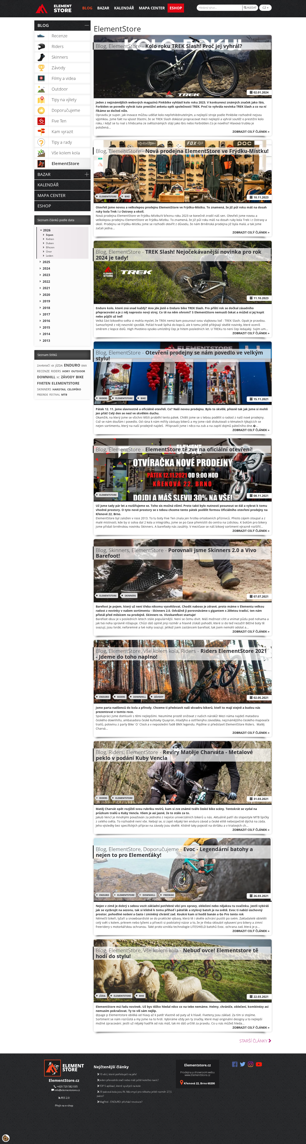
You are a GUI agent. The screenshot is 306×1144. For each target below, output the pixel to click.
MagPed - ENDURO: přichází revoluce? (120, 1102)
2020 (46, 295)
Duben (50, 243)
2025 (46, 262)
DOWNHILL (139, 696)
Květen (50, 239)
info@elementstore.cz (67, 1090)
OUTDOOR (78, 371)
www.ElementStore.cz (197, 1075)
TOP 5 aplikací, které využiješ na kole (120, 1086)
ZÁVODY (158, 696)
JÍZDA (102, 995)
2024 (46, 268)
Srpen (49, 235)
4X (52, 365)
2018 (46, 308)
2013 (46, 340)
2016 (46, 321)
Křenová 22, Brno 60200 (199, 1083)
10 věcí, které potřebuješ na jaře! (118, 1074)
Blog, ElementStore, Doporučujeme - (174, 851)
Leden (49, 255)
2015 (46, 327)
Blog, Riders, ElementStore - (174, 754)
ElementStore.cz (64, 1080)
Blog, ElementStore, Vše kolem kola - (177, 953)
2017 (46, 314)
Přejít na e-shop (64, 1105)
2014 (46, 334)
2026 (47, 230)
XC (58, 377)
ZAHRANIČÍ (43, 365)
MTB (64, 394)
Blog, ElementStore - (169, 45)
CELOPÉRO (74, 389)
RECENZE (43, 371)
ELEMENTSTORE (108, 196)
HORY (66, 371)
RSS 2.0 (65, 1098)
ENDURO (104, 696)
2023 (46, 275)
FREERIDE (168, 895)
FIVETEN (43, 383)
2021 (46, 288)
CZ (264, 8)
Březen (50, 247)
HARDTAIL (59, 389)
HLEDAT (251, 7)
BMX (84, 365)
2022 (46, 281)
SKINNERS (130, 595)
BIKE (127, 196)
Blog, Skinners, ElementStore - (176, 552)
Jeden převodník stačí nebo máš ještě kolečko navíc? (129, 1080)
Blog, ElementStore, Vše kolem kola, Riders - (181, 653)
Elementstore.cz (197, 1065)
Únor (49, 251)
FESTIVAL (54, 394)
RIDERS (103, 398)
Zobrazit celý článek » (251, 132)
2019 (46, 301)
